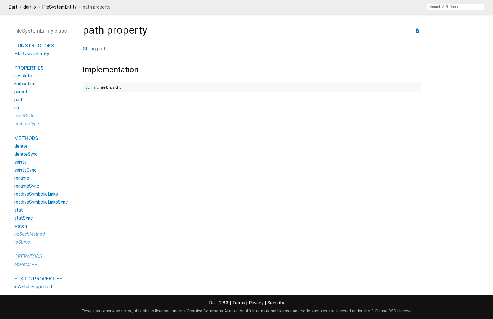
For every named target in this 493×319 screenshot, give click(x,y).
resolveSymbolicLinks (36, 194)
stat (18, 210)
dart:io (29, 7)
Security (275, 303)
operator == (25, 264)
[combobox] (455, 7)
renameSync (26, 186)
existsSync (25, 170)
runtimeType (26, 124)
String (89, 48)
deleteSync (26, 154)
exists (20, 162)
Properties (29, 68)
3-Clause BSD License (391, 311)
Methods (26, 138)
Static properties (38, 279)
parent (20, 92)
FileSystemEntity (59, 7)
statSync (23, 218)
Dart (13, 7)
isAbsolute (25, 84)
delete (21, 146)
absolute (23, 76)
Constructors (34, 46)
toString (22, 242)
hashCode (24, 116)
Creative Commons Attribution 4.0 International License (239, 311)
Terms (238, 303)
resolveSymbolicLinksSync (41, 202)
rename (21, 178)
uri (16, 108)
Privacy (256, 303)
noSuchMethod (29, 234)
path (18, 100)
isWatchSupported (33, 286)
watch (20, 226)
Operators (28, 256)
